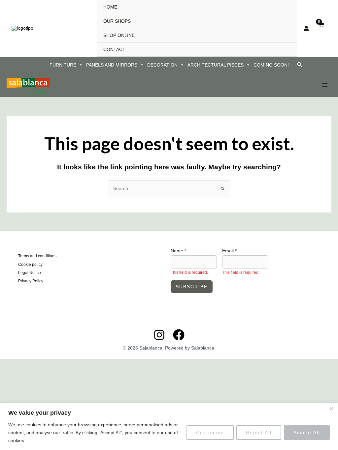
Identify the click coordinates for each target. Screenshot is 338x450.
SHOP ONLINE (119, 35)
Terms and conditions (37, 256)
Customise (210, 432)
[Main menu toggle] (324, 85)
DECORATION (162, 65)
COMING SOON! (271, 65)
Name (178, 250)
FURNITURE (63, 65)
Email (229, 250)
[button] (300, 65)
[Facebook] (179, 335)
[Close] (331, 408)
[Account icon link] (306, 28)
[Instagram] (159, 335)
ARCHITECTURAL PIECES (215, 65)
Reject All (259, 432)
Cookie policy (30, 264)
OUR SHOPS (117, 21)
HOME (110, 7)
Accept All (306, 432)
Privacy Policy (30, 281)
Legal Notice (29, 272)
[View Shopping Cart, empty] (321, 28)
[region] (169, 426)
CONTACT (114, 49)
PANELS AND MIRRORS (111, 65)
